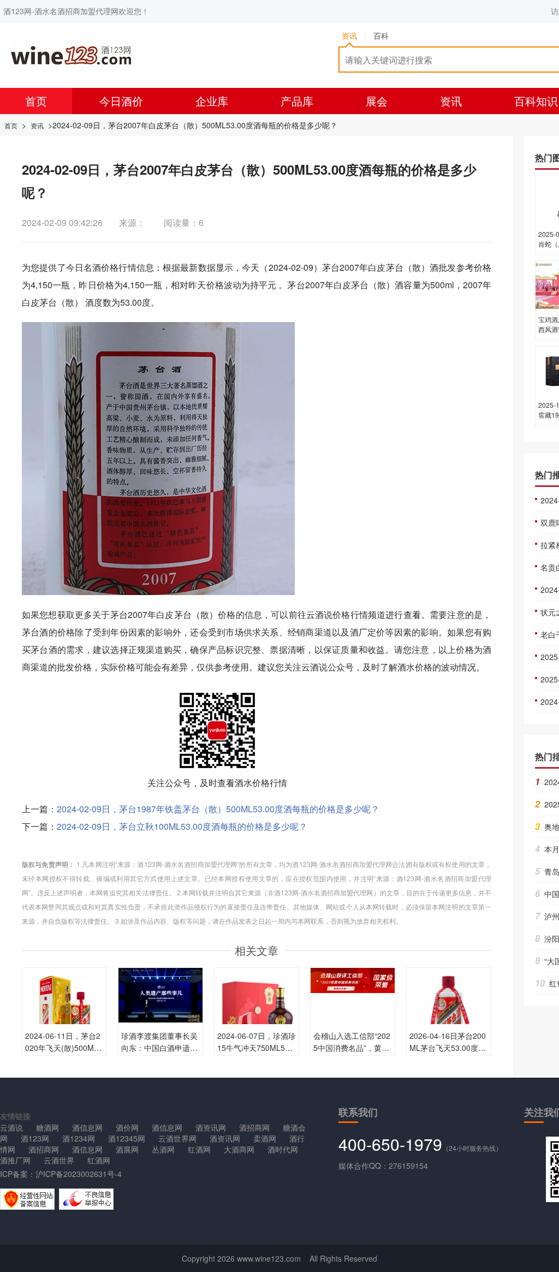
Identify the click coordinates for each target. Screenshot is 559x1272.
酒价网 (127, 1127)
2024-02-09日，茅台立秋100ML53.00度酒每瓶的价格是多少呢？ (182, 826)
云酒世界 (59, 1160)
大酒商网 (239, 1149)
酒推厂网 (15, 1160)
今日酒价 (121, 101)
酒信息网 (87, 1127)
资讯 (451, 101)
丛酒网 (163, 1149)
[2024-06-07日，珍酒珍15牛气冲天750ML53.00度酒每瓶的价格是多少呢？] (257, 1008)
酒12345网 (126, 1138)
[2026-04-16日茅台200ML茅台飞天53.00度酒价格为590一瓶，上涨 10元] (449, 1008)
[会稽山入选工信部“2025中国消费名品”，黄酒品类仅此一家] (353, 979)
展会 (377, 101)
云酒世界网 (177, 1138)
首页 (36, 101)
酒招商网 (254, 1127)
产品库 (297, 101)
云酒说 (11, 1127)
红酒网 (199, 1149)
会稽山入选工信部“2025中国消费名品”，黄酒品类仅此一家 (351, 1047)
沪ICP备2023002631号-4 (78, 1173)
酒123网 (35, 1138)
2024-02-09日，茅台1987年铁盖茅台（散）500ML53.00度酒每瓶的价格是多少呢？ (218, 809)
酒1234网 (78, 1138)
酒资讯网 (210, 1127)
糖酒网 (47, 1127)
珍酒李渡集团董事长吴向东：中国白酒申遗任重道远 (159, 1047)
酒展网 (127, 1149)
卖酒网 (264, 1138)
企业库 (211, 101)
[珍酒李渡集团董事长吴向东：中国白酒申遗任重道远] (160, 994)
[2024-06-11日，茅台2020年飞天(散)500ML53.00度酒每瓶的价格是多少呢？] (64, 1007)
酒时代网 (282, 1149)
